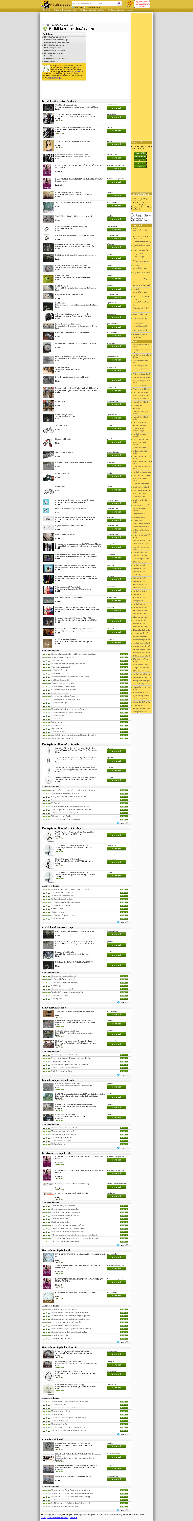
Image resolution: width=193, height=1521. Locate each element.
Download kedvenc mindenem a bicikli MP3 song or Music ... (78, 544)
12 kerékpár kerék (139, 588)
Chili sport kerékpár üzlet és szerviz (63, 690)
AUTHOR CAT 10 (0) (141, 296)
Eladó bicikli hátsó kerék (141, 395)
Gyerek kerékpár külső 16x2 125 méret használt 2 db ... (76, 1293)
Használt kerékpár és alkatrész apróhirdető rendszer (69, 1332)
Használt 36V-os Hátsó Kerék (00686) (69, 1362)
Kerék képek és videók (59, 670)
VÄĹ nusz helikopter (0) (141, 285)
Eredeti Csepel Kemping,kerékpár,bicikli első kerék (74, 235)
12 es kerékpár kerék (140, 617)
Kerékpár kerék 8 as (140, 591)
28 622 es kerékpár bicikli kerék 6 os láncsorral (73, 203)
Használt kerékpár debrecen (61, 1411)
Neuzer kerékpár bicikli (141, 439)
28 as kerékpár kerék (140, 607)
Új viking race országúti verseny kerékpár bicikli (68, 664)
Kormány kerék (56, 999)
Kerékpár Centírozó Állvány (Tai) (68, 859)
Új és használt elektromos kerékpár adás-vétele (67, 1232)
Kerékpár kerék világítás (141, 681)
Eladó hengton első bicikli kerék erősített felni (72, 1443)
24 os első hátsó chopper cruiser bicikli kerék (72, 377)
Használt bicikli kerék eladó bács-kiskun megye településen (72, 1493)
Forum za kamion (139, 517)
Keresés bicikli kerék (63, 439)
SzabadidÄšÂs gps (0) (141, 261)
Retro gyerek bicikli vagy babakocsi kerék (71, 265)
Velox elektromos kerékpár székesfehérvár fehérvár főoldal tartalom (75, 1235)
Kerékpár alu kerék (139, 604)
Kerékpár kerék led (139, 565)
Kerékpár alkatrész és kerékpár (62, 899)
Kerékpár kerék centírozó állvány (120, 10)
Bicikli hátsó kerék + (63, 276)
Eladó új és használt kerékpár (61, 1071)
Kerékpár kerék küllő (140, 425)
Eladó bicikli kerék (51, 61)
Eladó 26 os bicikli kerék (141, 389)
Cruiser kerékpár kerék (141, 699)
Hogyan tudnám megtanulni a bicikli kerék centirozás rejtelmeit (73, 654)
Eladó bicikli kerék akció (60, 1500)
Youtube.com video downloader (62, 683)
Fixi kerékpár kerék (140, 705)
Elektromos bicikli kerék (64, 952)
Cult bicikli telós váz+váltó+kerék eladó (70, 294)
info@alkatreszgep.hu (54, 78)
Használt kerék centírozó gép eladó (63, 976)
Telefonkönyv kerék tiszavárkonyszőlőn (65, 813)
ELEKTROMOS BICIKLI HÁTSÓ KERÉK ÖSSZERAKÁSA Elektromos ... (79, 180)
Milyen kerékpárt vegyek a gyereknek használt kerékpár (71, 1329)
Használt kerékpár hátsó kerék (55, 58)
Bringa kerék (137, 405)
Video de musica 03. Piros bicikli (67, 587)
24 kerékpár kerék (139, 562)
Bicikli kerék (60, 303)
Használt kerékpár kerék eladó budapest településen (69, 1312)
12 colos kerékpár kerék (141, 702)
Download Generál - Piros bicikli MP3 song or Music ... (76, 565)
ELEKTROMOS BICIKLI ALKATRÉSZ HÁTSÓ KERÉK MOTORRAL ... (78, 166)
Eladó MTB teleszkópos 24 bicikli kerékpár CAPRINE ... (77, 1465)
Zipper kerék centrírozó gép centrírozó (64, 982)
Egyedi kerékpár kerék (141, 696)
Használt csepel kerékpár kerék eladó (64, 1055)
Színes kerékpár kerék (140, 664)
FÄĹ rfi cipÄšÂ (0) (140, 319)
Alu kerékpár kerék (140, 614)
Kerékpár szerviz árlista (59, 693)
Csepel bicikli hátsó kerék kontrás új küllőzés (72, 332)
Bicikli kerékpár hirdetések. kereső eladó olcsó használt (70, 1503)
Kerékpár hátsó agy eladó (65, 1114)
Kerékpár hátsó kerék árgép (61, 1141)
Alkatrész (46, 10)
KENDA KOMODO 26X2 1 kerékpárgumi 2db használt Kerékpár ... (80, 1255)
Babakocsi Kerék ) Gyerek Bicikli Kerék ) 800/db (73, 942)
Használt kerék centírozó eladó (62, 896)
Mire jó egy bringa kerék (60, 1222)
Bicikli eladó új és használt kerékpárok (65, 1506)
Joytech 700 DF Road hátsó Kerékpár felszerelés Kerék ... (77, 758)
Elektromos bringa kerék (53, 53)
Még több (124, 823)
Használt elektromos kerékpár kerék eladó (66, 1215)
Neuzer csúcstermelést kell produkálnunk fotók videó (70, 677)
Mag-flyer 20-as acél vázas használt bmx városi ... (73, 1476)
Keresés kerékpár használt (60, 1338)
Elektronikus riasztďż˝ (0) (142, 242)
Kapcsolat (73, 1518)
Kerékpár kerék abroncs (141, 649)
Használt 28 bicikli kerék (141, 399)
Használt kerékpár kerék (53, 56)
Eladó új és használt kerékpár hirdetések (65, 1068)
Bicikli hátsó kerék (62, 473)
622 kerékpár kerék (140, 620)
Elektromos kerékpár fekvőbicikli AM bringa (72, 1184)
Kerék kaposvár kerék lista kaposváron (65, 793)
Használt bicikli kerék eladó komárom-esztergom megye (71, 1497)
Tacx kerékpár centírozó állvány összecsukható (67, 992)
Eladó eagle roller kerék (141, 505)
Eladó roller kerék (139, 497)
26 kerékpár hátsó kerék (141, 653)
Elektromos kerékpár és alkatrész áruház (65, 1241)
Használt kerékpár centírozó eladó (63, 989)
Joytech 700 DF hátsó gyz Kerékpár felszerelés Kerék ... (76, 767)
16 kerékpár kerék (139, 581)
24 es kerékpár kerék (140, 627)
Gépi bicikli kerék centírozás (66, 105)
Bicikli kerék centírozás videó (65, 10)
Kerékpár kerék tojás (140, 636)
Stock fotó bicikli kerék (64, 452)
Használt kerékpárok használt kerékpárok (65, 1325)
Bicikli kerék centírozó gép (54, 45)
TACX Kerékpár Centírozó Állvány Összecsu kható (74, 832)
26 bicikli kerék (61, 425)
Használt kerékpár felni (59, 1335)
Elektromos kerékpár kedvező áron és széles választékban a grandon (75, 1238)
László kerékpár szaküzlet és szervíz (64, 696)
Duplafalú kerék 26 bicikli (65, 534)
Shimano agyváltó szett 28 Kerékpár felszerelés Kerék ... (76, 777)
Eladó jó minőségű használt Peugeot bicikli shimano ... (75, 255)
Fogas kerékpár (56, 728)
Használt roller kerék (140, 555)
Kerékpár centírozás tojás (142, 472)
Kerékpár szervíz (57, 719)
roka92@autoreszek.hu (77, 72)
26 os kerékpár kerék (140, 585)
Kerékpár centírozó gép (59, 703)
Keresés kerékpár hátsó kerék (61, 1137)
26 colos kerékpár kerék (141, 640)
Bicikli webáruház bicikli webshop (63, 657)
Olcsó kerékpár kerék (140, 392)
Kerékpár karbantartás (59, 716)
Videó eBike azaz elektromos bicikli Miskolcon (72, 141)
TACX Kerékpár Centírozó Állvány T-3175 (71, 846)
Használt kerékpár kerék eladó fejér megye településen (70, 1316)
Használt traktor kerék (140, 552)
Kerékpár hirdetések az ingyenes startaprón (66, 712)
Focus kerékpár (56, 722)
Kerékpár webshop (58, 725)
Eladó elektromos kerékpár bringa (139, 430)
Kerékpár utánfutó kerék (141, 643)
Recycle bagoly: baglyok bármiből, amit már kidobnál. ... (76, 388)
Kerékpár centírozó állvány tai (62, 892)
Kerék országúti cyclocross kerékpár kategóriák (68, 1427)
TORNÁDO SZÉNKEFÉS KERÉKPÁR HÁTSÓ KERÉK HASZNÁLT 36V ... (77, 1266)
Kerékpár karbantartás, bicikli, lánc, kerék (71, 155)
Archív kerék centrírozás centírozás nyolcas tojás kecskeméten (73, 790)
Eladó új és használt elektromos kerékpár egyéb (68, 1228)
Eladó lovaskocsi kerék (141, 484)
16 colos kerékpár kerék (141, 684)
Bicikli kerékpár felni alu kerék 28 (68, 192)
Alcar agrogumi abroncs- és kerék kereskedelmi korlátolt (71, 810)
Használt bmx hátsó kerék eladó (62, 1131)
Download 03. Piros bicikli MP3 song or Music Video (75, 607)
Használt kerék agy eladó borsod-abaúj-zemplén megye (70, 806)
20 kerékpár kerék (139, 594)
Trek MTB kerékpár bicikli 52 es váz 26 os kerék (73, 216)
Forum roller (137, 520)
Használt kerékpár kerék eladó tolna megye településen (70, 1319)
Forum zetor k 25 (139, 514)
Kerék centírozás (57, 660)
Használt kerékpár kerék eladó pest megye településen (70, 1401)
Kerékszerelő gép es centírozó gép (63, 979)
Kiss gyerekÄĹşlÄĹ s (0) (142, 330)
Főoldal (43, 1518)
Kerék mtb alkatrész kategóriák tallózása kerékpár (68, 1417)
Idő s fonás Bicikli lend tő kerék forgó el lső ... (72, 314)
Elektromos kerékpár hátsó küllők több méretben (68, 1408)
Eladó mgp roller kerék (141, 487)
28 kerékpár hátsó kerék (141, 671)
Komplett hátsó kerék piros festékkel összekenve (68, 1430)
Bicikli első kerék (61, 286)
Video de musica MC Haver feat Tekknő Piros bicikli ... (76, 555)
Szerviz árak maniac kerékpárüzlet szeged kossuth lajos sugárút (73, 735)
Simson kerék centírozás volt (61, 800)
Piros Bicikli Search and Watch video (69, 598)
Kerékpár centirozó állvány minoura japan (66, 902)
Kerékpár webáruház (58, 918)
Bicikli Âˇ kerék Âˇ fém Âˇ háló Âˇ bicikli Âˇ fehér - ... (75, 500)
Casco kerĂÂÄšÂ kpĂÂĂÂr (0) (141, 302)
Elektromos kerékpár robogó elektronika (65, 819)
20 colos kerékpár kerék (141, 630)
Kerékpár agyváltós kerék (142, 674)
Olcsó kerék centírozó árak (60, 667)
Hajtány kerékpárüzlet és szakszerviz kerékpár (67, 709)
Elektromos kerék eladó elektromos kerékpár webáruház (71, 1058)
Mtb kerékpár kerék (140, 575)
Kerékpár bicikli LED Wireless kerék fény (71, 226)
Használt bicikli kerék (59, 1424)
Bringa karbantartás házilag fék (62, 738)
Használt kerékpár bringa (142, 540)
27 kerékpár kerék (139, 597)
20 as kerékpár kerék (140, 610)
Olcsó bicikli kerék (139, 422)
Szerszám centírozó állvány (61, 905)
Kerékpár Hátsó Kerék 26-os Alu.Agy (69, 1371)
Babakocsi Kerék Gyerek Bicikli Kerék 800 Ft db (73, 462)
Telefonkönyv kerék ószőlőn (61, 816)
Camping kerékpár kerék (141, 668)
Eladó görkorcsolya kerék (142, 490)
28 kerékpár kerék (139, 623)
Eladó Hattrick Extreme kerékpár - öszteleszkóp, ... (74, 1104)
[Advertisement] (82, 18)
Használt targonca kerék (141, 559)
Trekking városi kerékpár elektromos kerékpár (67, 1225)
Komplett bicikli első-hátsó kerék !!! (68, 324)
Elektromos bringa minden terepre (63, 1206)
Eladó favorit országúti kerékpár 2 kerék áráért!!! (74, 1021)
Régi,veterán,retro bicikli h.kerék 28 (69, 526)
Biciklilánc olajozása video (60, 680)
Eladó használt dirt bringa (142, 475)
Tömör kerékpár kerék (141, 692)
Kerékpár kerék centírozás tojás (92, 10)
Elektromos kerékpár (58, 732)
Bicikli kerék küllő (139, 448)
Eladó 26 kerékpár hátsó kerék (67, 1031)
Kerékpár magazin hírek (59, 706)
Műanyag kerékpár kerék (142, 646)
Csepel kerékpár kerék (141, 633)
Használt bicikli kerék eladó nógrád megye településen (70, 1490)
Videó (48, 25)
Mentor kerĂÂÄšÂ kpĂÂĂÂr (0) (141, 230)
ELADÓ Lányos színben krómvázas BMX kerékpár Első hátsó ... (80, 1094)
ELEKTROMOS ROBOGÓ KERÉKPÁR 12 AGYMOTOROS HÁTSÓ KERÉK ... (79, 1280)
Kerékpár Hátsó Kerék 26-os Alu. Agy (69, 1385)
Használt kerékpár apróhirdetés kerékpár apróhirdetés (70, 1064)
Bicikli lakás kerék (62, 367)
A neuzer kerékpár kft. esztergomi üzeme (65, 699)
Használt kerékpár (57, 1414)
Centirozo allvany (57, 909)
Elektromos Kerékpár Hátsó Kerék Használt (72, 1351)
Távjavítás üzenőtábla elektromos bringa (65, 1212)
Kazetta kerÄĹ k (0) (140, 314)
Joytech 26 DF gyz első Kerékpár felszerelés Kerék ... (75, 748)
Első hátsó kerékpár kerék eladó (67, 1084)
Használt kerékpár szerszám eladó (63, 686)
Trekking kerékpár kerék (141, 656)
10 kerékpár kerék (139, 572)
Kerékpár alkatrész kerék (60, 1421)
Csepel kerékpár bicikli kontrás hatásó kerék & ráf (74, 931)
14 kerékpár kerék (139, 578)
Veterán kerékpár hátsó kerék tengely (64, 1134)
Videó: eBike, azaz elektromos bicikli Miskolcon (73, 114)
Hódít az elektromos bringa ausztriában (65, 1209)
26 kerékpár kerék (139, 568)
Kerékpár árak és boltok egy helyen (63, 915)
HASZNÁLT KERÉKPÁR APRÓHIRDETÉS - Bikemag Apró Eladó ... (79, 1455)
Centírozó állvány (57, 912)
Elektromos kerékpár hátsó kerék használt (66, 1322)
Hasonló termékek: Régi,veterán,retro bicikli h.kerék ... (76, 517)
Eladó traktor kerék (139, 493)
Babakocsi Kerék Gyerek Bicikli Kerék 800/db (72, 244)
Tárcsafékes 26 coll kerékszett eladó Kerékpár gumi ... (75, 1011)
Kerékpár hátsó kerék (58, 1144)
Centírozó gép (56, 986)
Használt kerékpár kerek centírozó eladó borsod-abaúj (70, 889)
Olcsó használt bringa (140, 544)
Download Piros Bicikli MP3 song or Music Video (74, 629)
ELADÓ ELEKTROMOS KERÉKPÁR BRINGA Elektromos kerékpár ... (79, 1158)
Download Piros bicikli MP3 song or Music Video (73, 618)
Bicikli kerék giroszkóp (64, 415)
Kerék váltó (55, 673)
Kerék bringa (137, 408)
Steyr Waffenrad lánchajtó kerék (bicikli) (70, 357)
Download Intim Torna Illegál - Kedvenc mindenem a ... (76, 576)
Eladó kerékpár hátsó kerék (54, 50)
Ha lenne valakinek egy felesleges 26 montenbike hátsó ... (76, 343)
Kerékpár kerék (138, 601)
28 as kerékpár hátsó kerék (142, 677)
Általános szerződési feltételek (57, 1518)
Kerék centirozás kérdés (59, 995)
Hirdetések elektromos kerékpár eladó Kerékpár (73, 1041)
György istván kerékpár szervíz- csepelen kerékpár (69, 797)
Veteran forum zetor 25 (141, 527)
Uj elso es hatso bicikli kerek (66, 640)
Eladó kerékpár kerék (52, 48)
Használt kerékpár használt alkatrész (64, 1309)
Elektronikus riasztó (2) (141, 250)
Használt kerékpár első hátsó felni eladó (65, 1128)
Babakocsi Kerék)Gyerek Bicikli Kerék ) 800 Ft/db (74, 962)
